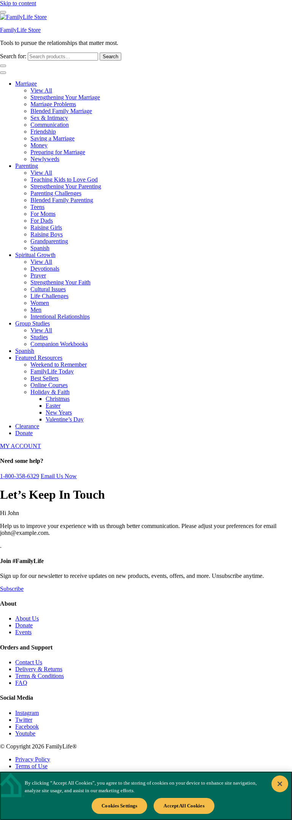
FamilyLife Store (20, 30)
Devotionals (44, 268)
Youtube (25, 733)
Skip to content (18, 3)
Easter (53, 405)
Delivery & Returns (38, 669)
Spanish (39, 248)
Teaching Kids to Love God (64, 179)
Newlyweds (44, 159)
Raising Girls (46, 227)
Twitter (23, 719)
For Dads (41, 220)
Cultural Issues (48, 289)
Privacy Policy (32, 759)
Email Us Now (59, 476)
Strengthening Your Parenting (65, 186)
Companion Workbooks (59, 344)
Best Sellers (44, 378)
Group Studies (32, 323)
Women (39, 303)
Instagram (27, 713)
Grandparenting (49, 241)
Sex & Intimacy (49, 118)
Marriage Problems (53, 104)
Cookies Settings (119, 806)
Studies (39, 337)
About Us (27, 618)
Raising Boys (46, 234)
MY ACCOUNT (20, 446)
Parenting (26, 166)
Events (23, 632)
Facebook (27, 726)
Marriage (26, 83)
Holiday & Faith (50, 392)
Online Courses (49, 385)
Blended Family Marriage (61, 111)
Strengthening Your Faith (60, 282)
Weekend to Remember (58, 364)
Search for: (13, 56)
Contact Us (28, 662)
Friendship (43, 131)
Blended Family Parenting (61, 200)
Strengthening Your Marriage (65, 97)
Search (110, 56)
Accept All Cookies (183, 806)
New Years (59, 412)
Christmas (58, 399)
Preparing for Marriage (57, 152)
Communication (49, 124)
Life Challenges (49, 296)
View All (41, 90)
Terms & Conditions (39, 676)
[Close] (279, 783)
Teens (37, 207)
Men (35, 309)
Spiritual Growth (35, 255)
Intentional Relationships (60, 316)
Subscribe (12, 588)
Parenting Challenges (55, 193)
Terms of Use (31, 766)
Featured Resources (38, 357)
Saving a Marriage (52, 138)
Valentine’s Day (65, 419)
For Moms (43, 214)
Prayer (38, 275)
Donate (24, 433)
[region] (146, 796)
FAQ (21, 683)
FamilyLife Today (52, 371)
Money (39, 145)
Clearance (27, 426)
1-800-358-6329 (19, 476)
